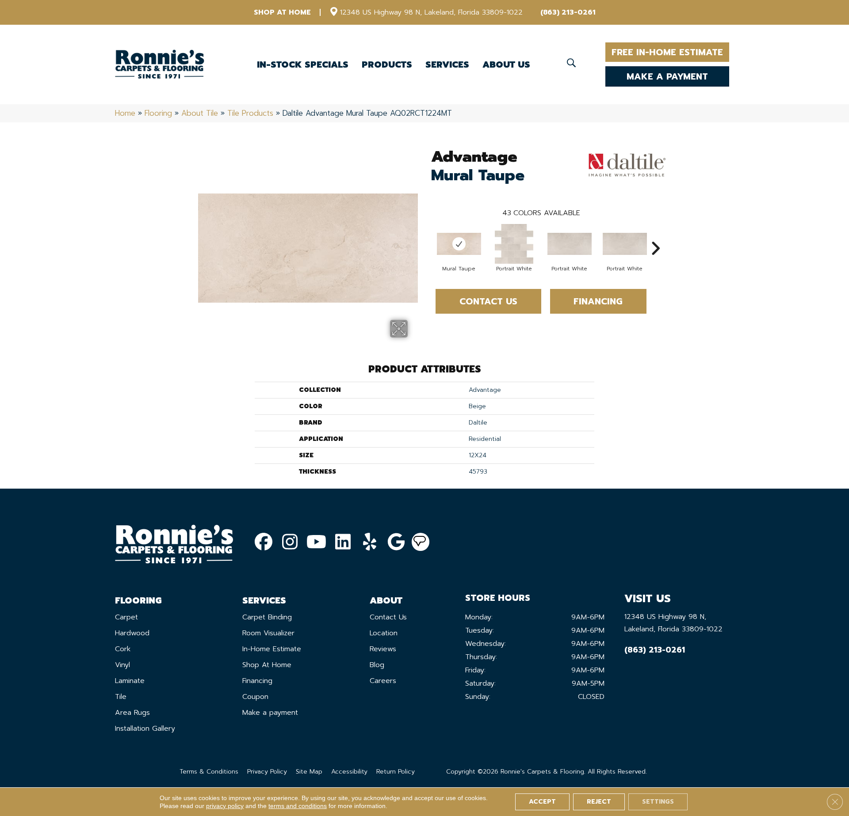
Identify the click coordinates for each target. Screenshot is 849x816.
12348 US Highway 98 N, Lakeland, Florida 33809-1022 (431, 12)
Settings (658, 801)
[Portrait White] (514, 244)
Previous (426, 235)
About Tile (199, 113)
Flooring (158, 113)
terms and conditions (297, 805)
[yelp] (370, 542)
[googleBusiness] (396, 542)
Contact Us (488, 301)
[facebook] (263, 542)
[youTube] (317, 542)
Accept (542, 801)
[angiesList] (420, 542)
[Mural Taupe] (459, 244)
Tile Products (250, 113)
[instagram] (290, 542)
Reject (599, 801)
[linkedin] (343, 542)
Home (125, 113)
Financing (598, 301)
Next (655, 235)
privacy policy (225, 805)
